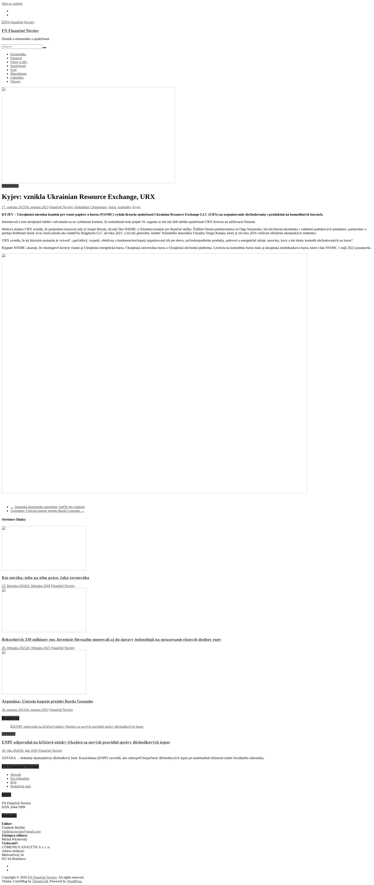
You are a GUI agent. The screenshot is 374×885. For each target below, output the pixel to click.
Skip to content (12, 3)
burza (112, 207)
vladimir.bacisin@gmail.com (21, 831)
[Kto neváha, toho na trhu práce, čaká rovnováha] (44, 569)
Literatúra (17, 77)
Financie (16, 58)
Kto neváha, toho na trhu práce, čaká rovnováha (45, 577)
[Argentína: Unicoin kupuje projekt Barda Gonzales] (44, 693)
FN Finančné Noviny (20, 30)
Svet (13, 70)
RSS (13, 782)
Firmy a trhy (18, 62)
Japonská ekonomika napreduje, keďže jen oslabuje (47, 507)
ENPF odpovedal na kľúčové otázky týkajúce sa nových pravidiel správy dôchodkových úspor (86, 742)
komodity (124, 207)
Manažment (18, 73)
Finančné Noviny (61, 207)
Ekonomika (18, 54)
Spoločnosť (18, 66)
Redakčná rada (20, 786)
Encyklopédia (19, 778)
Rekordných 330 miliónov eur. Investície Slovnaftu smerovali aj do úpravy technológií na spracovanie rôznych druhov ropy (111, 639)
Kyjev (136, 207)
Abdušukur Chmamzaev (90, 207)
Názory (15, 81)
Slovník (15, 774)
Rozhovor (8, 734)
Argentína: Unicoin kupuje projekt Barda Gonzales (47, 511)
